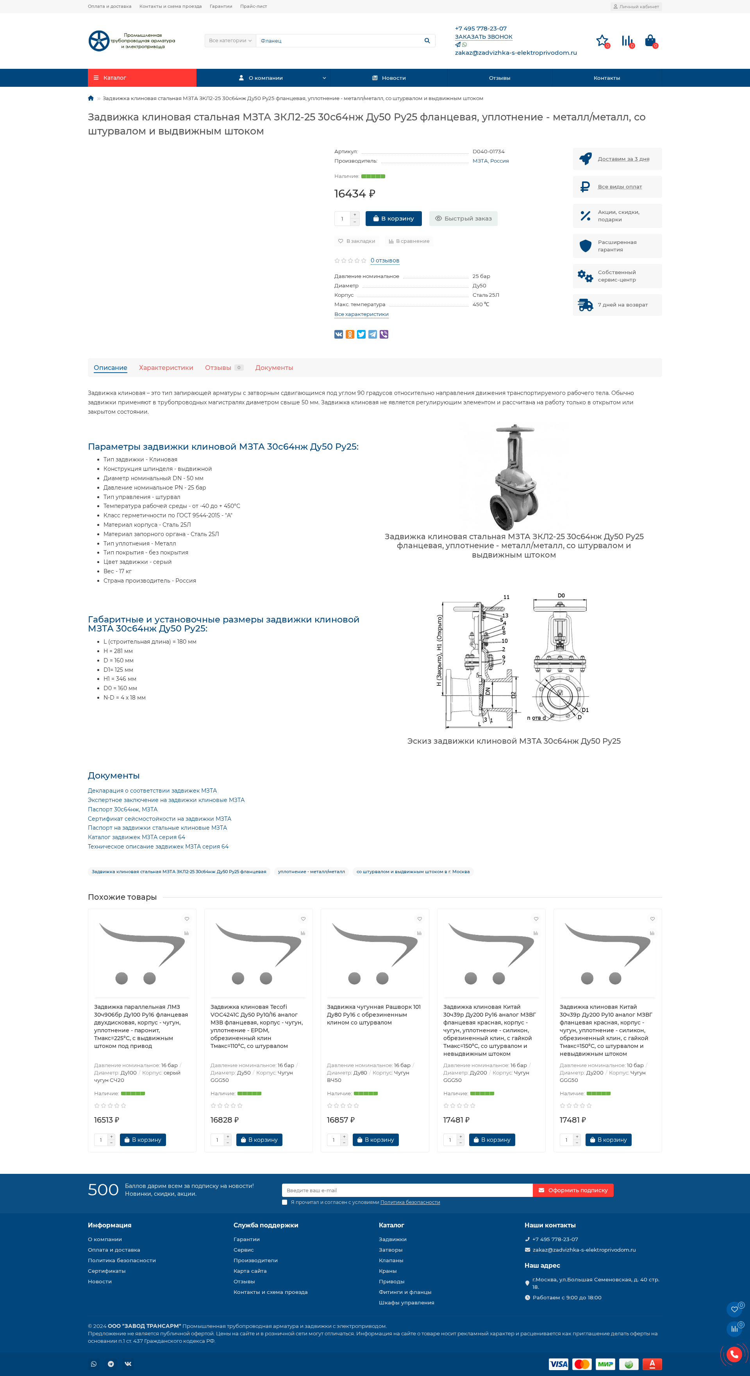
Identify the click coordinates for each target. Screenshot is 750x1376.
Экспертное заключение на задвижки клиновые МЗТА (166, 800)
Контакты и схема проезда (170, 6)
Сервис (244, 1250)
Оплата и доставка (110, 6)
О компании (266, 78)
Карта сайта (250, 1271)
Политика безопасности (122, 1260)
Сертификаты (107, 1271)
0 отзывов (385, 260)
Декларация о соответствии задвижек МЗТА (152, 790)
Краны (388, 1271)
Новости (394, 78)
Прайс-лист (253, 6)
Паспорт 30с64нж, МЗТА (122, 809)
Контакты (607, 78)
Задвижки (393, 1239)
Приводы (392, 1281)
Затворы (391, 1250)
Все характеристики (361, 314)
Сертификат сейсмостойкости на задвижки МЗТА (159, 818)
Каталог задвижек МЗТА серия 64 (136, 837)
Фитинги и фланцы (405, 1292)
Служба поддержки (266, 1225)
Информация (110, 1225)
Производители (256, 1260)
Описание (110, 367)
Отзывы (500, 78)
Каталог (391, 1225)
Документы (274, 367)
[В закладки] (186, 918)
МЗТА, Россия (491, 161)
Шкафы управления (406, 1302)
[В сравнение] (186, 933)
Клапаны (391, 1260)
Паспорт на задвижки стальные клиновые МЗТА (157, 827)
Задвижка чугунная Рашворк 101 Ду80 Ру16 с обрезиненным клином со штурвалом (374, 1014)
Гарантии (221, 6)
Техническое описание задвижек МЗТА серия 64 (158, 846)
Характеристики (166, 367)
